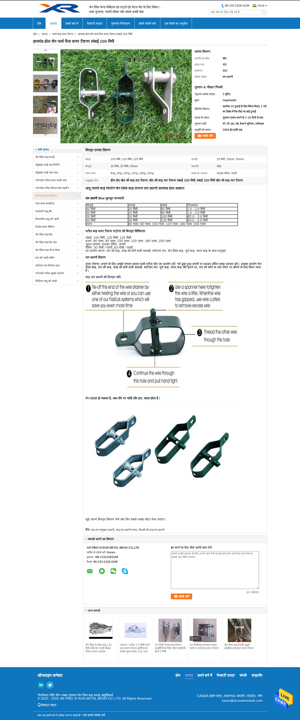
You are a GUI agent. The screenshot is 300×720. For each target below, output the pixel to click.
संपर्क (243, 675)
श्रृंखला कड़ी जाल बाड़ (46, 172)
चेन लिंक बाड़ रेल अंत (46, 242)
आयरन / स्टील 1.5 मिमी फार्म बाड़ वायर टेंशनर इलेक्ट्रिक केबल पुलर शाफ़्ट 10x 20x (135, 648)
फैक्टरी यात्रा (94, 23)
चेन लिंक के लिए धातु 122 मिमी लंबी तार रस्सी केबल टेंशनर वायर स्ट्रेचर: (99, 648)
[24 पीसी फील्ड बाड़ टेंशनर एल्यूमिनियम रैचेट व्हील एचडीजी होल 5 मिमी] (170, 630)
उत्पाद (53, 23)
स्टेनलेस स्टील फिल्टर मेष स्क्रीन (52, 188)
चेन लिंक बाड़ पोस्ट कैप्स (47, 250)
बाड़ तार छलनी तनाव (126, 529)
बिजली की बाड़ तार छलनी (151, 529)
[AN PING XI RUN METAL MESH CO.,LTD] (58, 9)
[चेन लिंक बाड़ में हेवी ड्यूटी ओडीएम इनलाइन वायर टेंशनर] (239, 630)
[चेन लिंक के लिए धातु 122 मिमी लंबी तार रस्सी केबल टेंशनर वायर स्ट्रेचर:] (100, 630)
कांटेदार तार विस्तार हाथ (47, 265)
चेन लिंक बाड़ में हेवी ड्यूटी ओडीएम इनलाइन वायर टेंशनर (239, 646)
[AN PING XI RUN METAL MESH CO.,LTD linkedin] (41, 685)
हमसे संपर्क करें (147, 23)
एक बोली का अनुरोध (176, 23)
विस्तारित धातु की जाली (47, 219)
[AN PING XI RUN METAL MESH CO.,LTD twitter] (49, 685)
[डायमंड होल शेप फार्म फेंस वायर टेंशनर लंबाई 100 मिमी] (45, 62)
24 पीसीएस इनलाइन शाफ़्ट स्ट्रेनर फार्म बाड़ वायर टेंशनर (204, 646)
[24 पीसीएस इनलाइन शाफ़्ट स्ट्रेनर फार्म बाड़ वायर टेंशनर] (204, 630)
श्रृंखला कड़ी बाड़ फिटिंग (47, 164)
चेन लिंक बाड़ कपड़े (44, 157)
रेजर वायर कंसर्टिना (45, 203)
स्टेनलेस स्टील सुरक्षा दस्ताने (49, 273)
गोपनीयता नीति (46, 695)
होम (39, 23)
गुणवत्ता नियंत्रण (120, 23)
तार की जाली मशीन (45, 257)
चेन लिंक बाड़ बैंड (43, 234)
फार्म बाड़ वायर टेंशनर (63, 34)
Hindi (261, 5)
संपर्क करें (207, 136)
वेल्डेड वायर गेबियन (44, 226)
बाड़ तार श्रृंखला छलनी (102, 529)
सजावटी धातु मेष (43, 211)
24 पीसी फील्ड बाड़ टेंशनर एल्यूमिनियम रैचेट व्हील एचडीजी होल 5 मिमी (170, 648)
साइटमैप (256, 675)
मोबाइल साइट (48, 705)
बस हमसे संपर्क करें (94, 715)
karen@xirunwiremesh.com (242, 700)
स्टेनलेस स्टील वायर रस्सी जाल (51, 180)
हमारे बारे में (72, 23)
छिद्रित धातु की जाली (46, 281)
